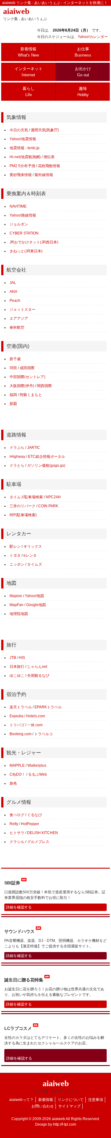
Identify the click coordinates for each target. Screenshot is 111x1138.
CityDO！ (17, 774)
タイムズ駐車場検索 (26, 497)
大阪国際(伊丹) (22, 386)
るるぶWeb (37, 774)
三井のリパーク (22, 506)
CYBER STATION (24, 233)
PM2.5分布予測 (22, 166)
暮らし (29, 91)
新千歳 (15, 359)
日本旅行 (17, 666)
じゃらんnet (37, 666)
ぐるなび (34, 815)
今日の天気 (19, 130)
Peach (15, 300)
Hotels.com (35, 716)
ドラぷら (17, 447)
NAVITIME (18, 206)
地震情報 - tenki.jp (24, 148)
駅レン (15, 546)
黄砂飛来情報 (21, 175)
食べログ (17, 815)
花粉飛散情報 (49, 166)
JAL (13, 282)
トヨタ (15, 555)
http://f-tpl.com (64, 1124)
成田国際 (27, 368)
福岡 (13, 395)
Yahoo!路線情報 (23, 215)
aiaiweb (25, 14)
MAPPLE (17, 765)
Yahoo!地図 (34, 596)
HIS (22, 657)
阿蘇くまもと (31, 395)
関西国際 (44, 386)
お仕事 (83, 52)
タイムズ (34, 564)
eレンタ (30, 555)
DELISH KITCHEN (42, 833)
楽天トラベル (21, 707)
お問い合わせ (42, 1106)
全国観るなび (38, 675)
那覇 (13, 404)
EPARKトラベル (48, 707)
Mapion (16, 596)
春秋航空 (17, 327)
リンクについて (71, 1100)
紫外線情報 (44, 175)
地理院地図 (19, 614)
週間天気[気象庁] (45, 130)
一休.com (35, 725)
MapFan (16, 605)
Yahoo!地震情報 (23, 139)
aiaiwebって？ (21, 1100)
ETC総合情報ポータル (46, 456)
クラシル (17, 842)
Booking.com (20, 734)
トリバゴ (17, 725)
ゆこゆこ (17, 675)
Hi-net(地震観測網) (25, 157)
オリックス (32, 546)
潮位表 (49, 157)
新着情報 (28, 52)
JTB (13, 657)
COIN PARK (48, 506)
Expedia (16, 716)
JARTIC (33, 447)
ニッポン (17, 564)
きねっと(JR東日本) (26, 251)
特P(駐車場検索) (23, 515)
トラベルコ (43, 734)
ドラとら (17, 465)
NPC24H (53, 497)
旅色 (13, 783)
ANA (13, 291)
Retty (14, 824)
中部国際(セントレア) (27, 377)
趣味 (83, 91)
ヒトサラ (17, 833)
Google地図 (36, 605)
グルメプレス (38, 842)
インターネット (28, 71)
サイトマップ (69, 1106)
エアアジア (19, 318)
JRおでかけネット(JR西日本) (34, 242)
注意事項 (95, 1100)
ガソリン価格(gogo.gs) (46, 465)
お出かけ (83, 71)
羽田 (13, 368)
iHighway (17, 456)
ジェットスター (22, 309)
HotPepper (30, 824)
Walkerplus (36, 765)
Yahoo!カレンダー (93, 37)
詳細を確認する (19, 907)
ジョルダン (19, 224)
